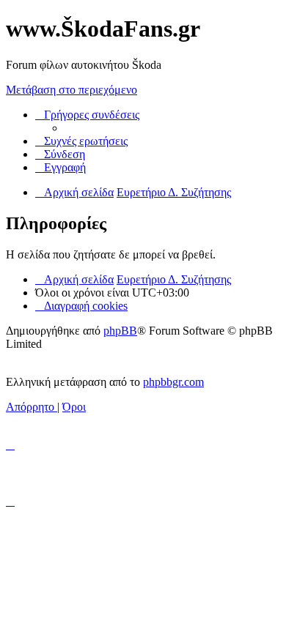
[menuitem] (81, 141)
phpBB (120, 330)
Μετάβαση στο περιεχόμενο (71, 89)
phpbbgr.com (173, 382)
